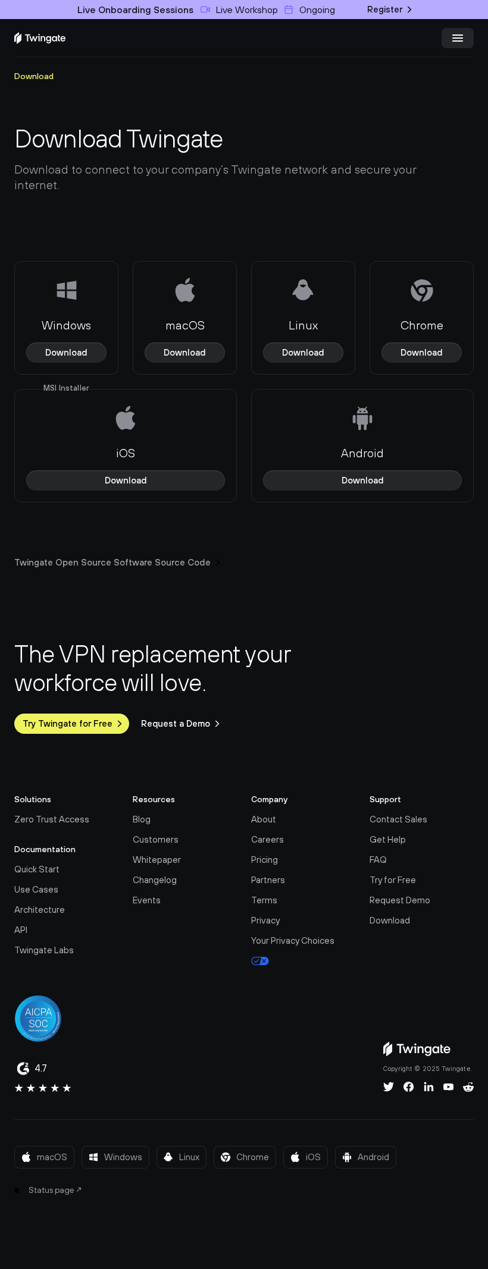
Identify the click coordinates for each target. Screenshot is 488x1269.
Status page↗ (56, 1190)
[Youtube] (448, 1087)
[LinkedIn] (429, 1087)
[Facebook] (408, 1087)
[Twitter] (388, 1087)
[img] (39, 38)
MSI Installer (66, 388)
